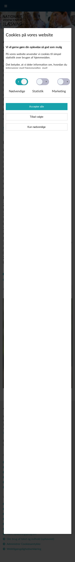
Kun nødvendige (37, 127)
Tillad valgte (36, 116)
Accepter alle (36, 106)
